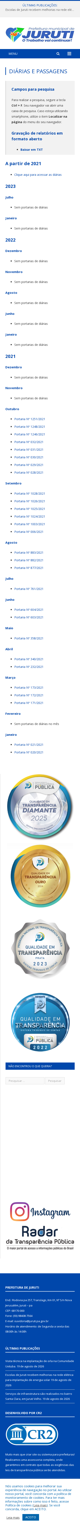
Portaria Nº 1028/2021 (29, 493)
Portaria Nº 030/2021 (29, 457)
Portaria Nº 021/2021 (29, 745)
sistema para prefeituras (58, 1454)
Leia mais (40, 1505)
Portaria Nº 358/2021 (29, 638)
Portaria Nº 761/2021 (29, 589)
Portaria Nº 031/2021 (29, 450)
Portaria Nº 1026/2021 (29, 501)
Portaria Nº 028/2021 (29, 472)
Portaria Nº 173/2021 (29, 687)
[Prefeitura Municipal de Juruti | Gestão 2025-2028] (40, 33)
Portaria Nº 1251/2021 (29, 419)
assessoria (35, 1460)
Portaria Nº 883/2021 (29, 552)
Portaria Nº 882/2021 (29, 560)
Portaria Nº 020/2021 (29, 752)
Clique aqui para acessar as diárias (38, 175)
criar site (31, 1454)
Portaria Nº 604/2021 (29, 610)
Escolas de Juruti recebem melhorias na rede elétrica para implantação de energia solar (41, 10)
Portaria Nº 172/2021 (29, 695)
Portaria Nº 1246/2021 (29, 434)
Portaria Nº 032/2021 (29, 442)
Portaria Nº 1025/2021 (29, 509)
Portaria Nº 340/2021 (29, 659)
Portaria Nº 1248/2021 (29, 427)
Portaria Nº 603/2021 (29, 617)
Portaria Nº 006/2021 (29, 532)
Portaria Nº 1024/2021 (29, 516)
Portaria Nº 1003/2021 (29, 524)
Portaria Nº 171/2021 (29, 703)
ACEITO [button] (30, 1517)
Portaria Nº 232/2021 (29, 667)
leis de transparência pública (24, 1470)
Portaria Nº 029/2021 (29, 465)
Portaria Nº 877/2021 (29, 568)
